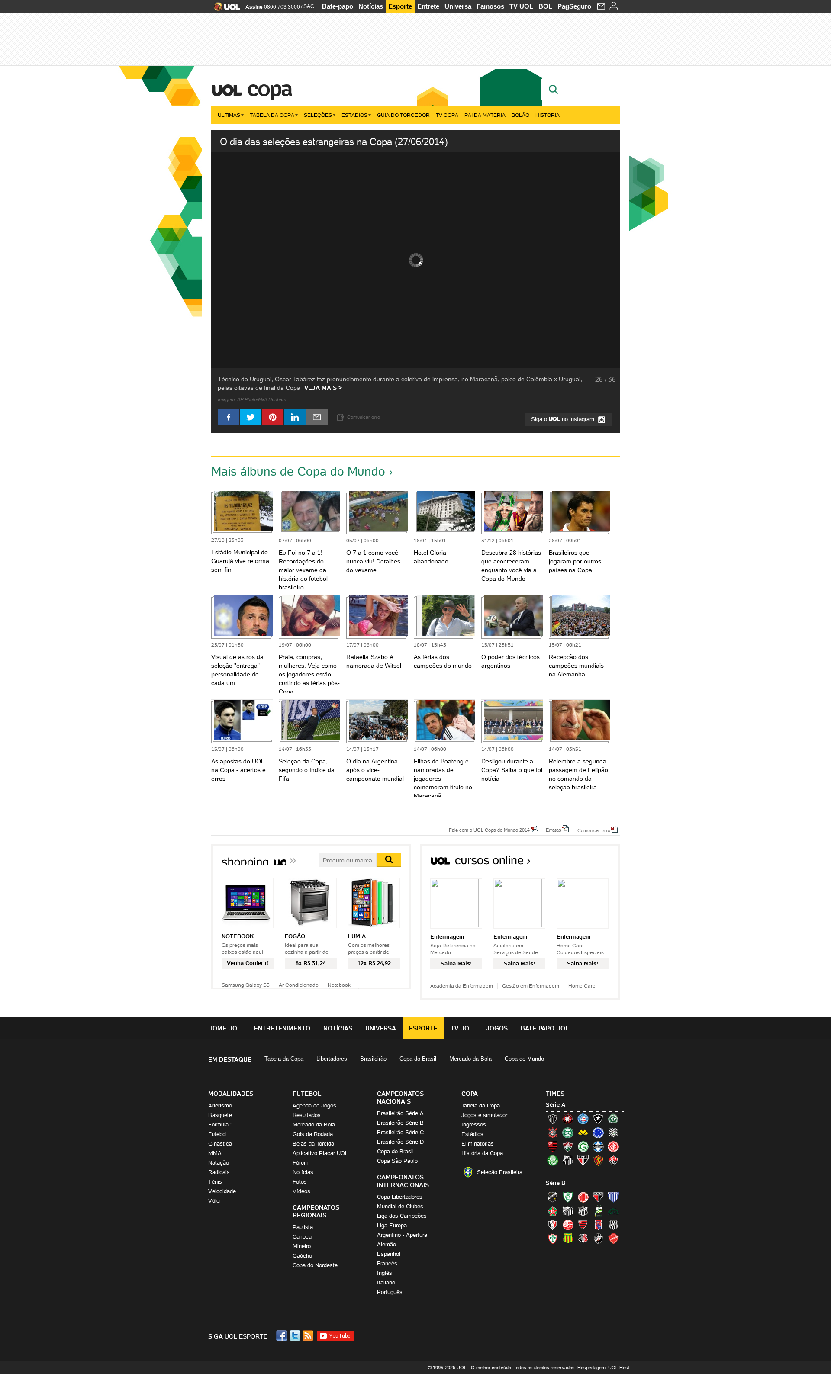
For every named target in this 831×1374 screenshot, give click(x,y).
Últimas (229, 115)
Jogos (497, 1028)
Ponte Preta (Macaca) (613, 1225)
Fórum (301, 1162)
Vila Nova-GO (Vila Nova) (613, 1238)
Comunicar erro (593, 830)
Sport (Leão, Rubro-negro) (598, 1160)
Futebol (217, 1134)
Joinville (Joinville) (553, 1225)
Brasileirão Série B (400, 1122)
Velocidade (222, 1191)
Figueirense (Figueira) (613, 1132)
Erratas (553, 829)
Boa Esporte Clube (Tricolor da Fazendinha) (553, 1211)
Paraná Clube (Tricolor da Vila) (598, 1225)
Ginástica (220, 1143)
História (547, 115)
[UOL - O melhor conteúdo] (224, 9)
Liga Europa (392, 1225)
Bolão (520, 115)
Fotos (300, 1181)
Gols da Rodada (313, 1134)
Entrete (428, 6)
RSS (308, 1335)
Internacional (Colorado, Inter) (613, 1146)
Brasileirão (373, 1058)
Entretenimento (282, 1028)
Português (390, 1292)
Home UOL (224, 1028)
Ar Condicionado (299, 984)
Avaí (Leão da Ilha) (613, 1197)
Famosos (490, 6)
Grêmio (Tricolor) (598, 1146)
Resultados (307, 1115)
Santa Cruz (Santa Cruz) (583, 1238)
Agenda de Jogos (314, 1105)
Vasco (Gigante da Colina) (598, 1238)
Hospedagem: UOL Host (603, 1367)
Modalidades (230, 1093)
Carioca (302, 1236)
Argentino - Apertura (402, 1235)
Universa (457, 6)
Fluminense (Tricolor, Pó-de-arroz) (568, 1146)
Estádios (354, 115)
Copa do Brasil (417, 1058)
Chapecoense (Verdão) (613, 1119)
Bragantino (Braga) (568, 1211)
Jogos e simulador (484, 1115)
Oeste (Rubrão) (583, 1225)
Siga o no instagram (563, 419)
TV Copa (447, 115)
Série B (555, 1183)
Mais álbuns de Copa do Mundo (298, 471)
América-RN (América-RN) (583, 1197)
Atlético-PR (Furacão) (568, 1119)
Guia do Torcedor (403, 115)
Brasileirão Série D (400, 1142)
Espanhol (388, 1254)
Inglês (384, 1273)
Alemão (386, 1244)
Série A (555, 1104)
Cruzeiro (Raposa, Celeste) (598, 1132)
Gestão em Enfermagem (530, 985)
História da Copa (482, 1153)
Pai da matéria (485, 115)
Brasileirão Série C (400, 1132)
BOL (545, 6)
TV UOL (521, 6)
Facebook (282, 1335)
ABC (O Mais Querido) (553, 1197)
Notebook (339, 984)
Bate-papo (337, 6)
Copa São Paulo (397, 1161)
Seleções (318, 115)
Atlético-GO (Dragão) (598, 1197)
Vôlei (214, 1200)
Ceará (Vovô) (583, 1211)
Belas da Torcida (313, 1143)
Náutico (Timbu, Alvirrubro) (568, 1225)
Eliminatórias (477, 1143)
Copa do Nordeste (315, 1265)
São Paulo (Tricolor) (583, 1160)
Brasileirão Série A (400, 1113)
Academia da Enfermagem (461, 985)
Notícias (370, 6)
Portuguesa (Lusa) (553, 1238)
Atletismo (220, 1105)
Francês (387, 1263)
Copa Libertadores (399, 1196)
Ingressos (473, 1124)
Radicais (219, 1172)
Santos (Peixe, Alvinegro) (568, 1160)
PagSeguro (574, 6)
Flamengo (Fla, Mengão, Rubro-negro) (553, 1146)
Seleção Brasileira (499, 1172)
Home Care (582, 985)
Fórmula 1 (220, 1124)
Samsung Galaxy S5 (246, 984)
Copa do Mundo (524, 1058)
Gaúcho (302, 1255)
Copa (269, 88)
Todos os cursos (590, 863)
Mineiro (302, 1246)
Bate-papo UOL (545, 1028)
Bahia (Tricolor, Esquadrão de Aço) (583, 1119)
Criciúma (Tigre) (583, 1132)
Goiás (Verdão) (583, 1146)
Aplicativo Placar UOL (320, 1153)
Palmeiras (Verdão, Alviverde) (553, 1160)
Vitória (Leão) (613, 1160)
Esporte (400, 6)
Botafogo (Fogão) (598, 1119)
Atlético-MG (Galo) (553, 1119)
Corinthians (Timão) (553, 1132)
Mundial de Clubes (400, 1206)
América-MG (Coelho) (568, 1197)
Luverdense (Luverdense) (598, 1211)
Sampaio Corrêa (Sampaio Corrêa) (568, 1238)
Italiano (386, 1282)
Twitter (295, 1335)
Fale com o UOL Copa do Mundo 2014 (489, 829)
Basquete (220, 1115)
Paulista (303, 1227)
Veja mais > (323, 388)
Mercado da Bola (470, 1058)
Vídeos (301, 1191)
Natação (218, 1162)
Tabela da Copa (272, 115)
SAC (308, 6)
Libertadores (331, 1058)
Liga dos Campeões (402, 1216)
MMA (215, 1153)
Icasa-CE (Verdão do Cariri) (613, 1211)
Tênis (215, 1181)
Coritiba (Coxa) (568, 1132)
